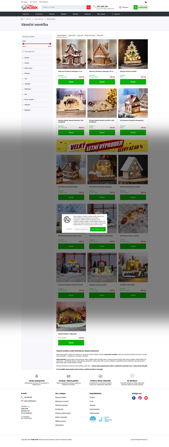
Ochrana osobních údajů (63, 413)
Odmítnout (81, 229)
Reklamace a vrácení (62, 401)
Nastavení (69, 229)
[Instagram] (140, 398)
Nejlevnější (71, 35)
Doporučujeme (62, 35)
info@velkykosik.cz (30, 401)
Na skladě (29, 51)
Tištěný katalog (94, 413)
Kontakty (34, 2)
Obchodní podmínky (61, 405)
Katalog (25, 2)
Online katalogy (95, 409)
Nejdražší (80, 35)
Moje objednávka (43, 2)
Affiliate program (60, 421)
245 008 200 (28, 397)
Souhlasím (98, 229)
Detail (71, 82)
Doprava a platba (60, 397)
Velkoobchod (59, 425)
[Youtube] (146, 398)
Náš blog (92, 405)
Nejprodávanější (90, 35)
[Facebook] (134, 398)
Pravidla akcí (59, 409)
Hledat (89, 7)
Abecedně (100, 35)
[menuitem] (27, 14)
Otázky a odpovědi (61, 417)
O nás (91, 401)
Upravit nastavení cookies (63, 439)
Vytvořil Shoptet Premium (139, 439)
